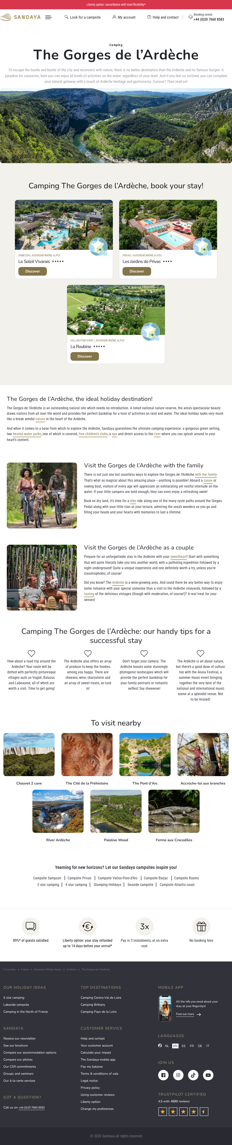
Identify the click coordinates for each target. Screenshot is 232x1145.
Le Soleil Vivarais (34, 261)
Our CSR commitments (19, 1066)
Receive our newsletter (19, 1038)
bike (133, 501)
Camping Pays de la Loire (98, 1012)
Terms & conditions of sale (99, 1073)
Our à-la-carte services (19, 1081)
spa (114, 434)
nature (40, 419)
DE (200, 1046)
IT (207, 1046)
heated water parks (27, 434)
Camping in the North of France (25, 1012)
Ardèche (118, 582)
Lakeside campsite (16, 1005)
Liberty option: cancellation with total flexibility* (116, 4)
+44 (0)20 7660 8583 (32, 1107)
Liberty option (90, 1102)
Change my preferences (97, 1109)
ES (184, 1046)
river (157, 434)
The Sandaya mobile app (98, 1059)
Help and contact (93, 1038)
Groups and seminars (18, 1073)
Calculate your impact (96, 1052)
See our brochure (15, 1045)
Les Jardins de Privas (142, 261)
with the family (206, 474)
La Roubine (80, 346)
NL (167, 1046)
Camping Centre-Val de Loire (101, 997)
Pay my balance (92, 1066)
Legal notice (89, 1081)
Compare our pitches (18, 1059)
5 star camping (13, 997)
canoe (208, 480)
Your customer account (97, 1045)
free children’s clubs (93, 434)
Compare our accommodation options (29, 1052)
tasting (89, 594)
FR (192, 1046)
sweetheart (178, 556)
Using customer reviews (98, 1095)
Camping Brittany (93, 1005)
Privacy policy (90, 1088)
